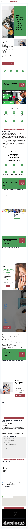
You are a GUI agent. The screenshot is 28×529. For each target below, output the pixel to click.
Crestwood (5, 307)
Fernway (5, 296)
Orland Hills (5, 481)
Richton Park (5, 314)
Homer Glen (5, 320)
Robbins (5, 310)
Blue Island (5, 316)
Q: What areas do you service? (6, 442)
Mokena (5, 309)
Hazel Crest (13, 481)
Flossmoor (5, 304)
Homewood (5, 306)
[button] (5, 391)
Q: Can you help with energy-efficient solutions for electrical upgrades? (11, 452)
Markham (5, 300)
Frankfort (5, 308)
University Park (6, 303)
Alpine (5, 302)
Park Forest (5, 318)
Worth (5, 319)
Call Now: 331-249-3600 (14, 1)
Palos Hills (5, 323)
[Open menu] (1, 1)
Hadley (5, 321)
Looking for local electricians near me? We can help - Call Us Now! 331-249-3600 (9, 354)
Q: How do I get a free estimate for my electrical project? (9, 444)
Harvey (5, 315)
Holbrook (5, 317)
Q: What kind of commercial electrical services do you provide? (10, 448)
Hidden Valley (6, 322)
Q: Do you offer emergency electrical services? (8, 446)
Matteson (5, 305)
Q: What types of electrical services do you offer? (9, 438)
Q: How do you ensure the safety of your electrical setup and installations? (12, 450)
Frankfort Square (9, 481)
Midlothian (5, 301)
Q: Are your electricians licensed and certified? (8, 440)
